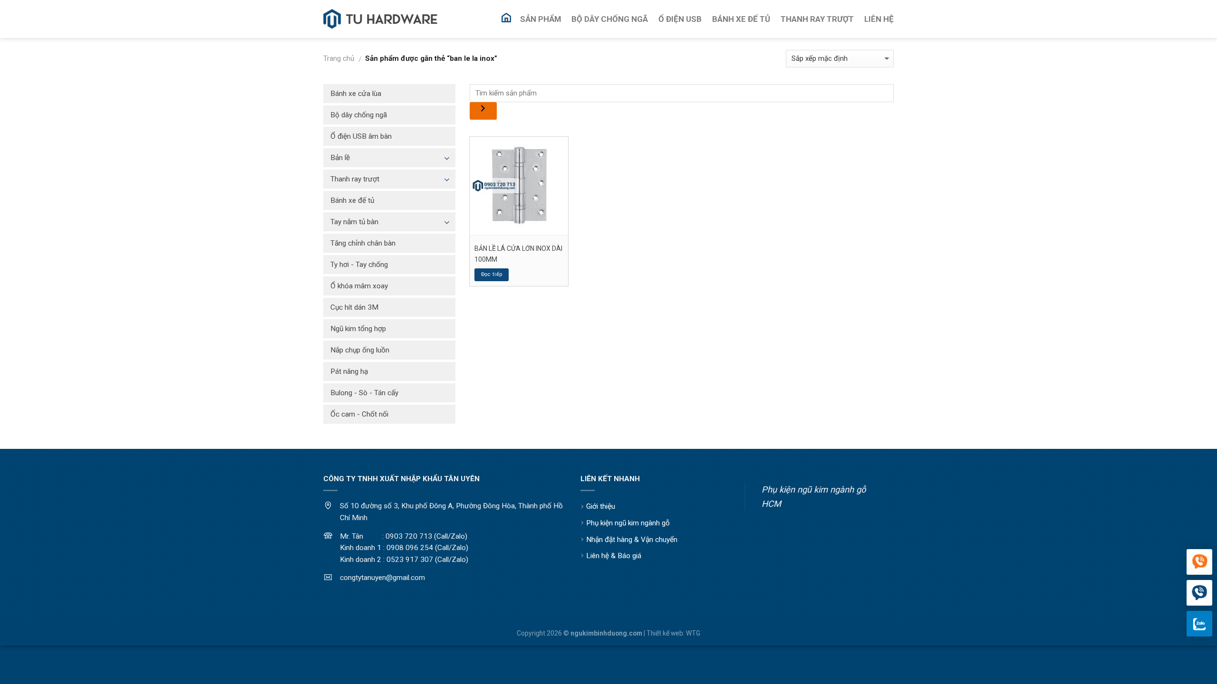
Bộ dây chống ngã (358, 115)
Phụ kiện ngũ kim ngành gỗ (628, 523)
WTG (693, 633)
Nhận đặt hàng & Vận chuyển (631, 539)
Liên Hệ (879, 19)
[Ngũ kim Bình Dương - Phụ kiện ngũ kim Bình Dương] (380, 19)
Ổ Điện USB (680, 19)
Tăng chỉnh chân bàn (363, 243)
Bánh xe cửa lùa (355, 93)
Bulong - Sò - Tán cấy (364, 393)
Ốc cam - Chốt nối (359, 414)
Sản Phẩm (540, 19)
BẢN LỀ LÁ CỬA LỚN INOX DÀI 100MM (518, 254)
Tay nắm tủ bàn (354, 222)
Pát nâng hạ (349, 371)
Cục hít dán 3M (354, 307)
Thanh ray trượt (354, 179)
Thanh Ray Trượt (817, 19)
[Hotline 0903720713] (1199, 593)
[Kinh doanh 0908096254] (1199, 562)
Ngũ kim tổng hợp (358, 328)
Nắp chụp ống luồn (359, 350)
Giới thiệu (600, 506)
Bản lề (340, 157)
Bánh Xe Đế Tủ (741, 19)
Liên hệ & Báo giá (613, 555)
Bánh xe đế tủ (352, 200)
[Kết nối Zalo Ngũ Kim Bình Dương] (1199, 623)
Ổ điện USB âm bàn (361, 136)
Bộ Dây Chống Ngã (609, 19)
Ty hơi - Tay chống (359, 264)
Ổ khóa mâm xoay (359, 286)
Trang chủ (338, 58)
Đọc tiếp (492, 274)
